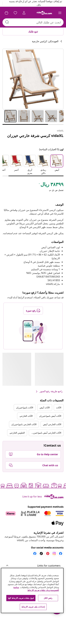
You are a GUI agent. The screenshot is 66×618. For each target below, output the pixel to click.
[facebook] (60, 553)
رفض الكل (48, 598)
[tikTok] (41, 553)
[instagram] (54, 553)
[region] (32, 590)
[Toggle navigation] (60, 13)
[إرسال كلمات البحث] (7, 22)
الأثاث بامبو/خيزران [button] (24, 407)
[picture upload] (33, 331)
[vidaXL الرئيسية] (44, 13)
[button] (57, 165)
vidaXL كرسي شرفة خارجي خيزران (35, 135)
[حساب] (24, 13)
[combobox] (33, 22)
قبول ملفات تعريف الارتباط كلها (21, 598)
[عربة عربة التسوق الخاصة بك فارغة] (6, 13)
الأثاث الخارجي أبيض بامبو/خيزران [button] (46, 432)
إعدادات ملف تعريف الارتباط (33, 606)
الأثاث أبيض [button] (45, 407)
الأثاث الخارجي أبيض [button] (52, 424)
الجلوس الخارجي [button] (17, 432)
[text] (51, 185)
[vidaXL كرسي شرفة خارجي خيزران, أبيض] (33, 79)
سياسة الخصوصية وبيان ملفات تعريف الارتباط (36, 589)
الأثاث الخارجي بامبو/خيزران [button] (24, 424)
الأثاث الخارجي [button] (26, 415)
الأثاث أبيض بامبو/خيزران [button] (50, 415)
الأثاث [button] (58, 407)
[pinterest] (47, 553)
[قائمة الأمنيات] (15, 13)
